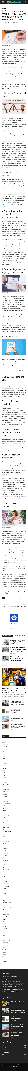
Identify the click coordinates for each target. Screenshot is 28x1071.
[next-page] (5, 665)
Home (3, 6)
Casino (4, 773)
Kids (3, 862)
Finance (4, 810)
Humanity (5, 848)
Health (4, 829)
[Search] (26, 2)
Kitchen (4, 865)
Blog (3, 761)
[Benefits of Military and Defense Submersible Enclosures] (5, 711)
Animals (4, 749)
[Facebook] (3, 25)
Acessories (5, 742)
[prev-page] (3, 665)
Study (3, 933)
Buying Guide (5, 766)
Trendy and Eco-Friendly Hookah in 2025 (20, 607)
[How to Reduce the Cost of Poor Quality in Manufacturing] (14, 677)
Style (3, 935)
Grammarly (4, 167)
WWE (3, 959)
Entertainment (6, 803)
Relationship (5, 914)
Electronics (5, 801)
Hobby (4, 836)
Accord (4, 740)
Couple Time (5, 784)
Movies (4, 891)
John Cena (5, 860)
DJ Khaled (5, 794)
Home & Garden (6, 841)
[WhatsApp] (13, 25)
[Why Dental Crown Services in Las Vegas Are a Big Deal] (5, 719)
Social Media (5, 924)
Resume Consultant (14, 554)
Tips (3, 947)
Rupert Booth (4, 692)
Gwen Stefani (5, 827)
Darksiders (5, 791)
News (3, 900)
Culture (4, 787)
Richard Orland (6, 22)
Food (3, 813)
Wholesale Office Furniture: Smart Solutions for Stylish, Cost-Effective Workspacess (18, 703)
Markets (4, 881)
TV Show (4, 952)
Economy (4, 796)
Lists (3, 874)
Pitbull (4, 909)
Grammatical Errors (10, 598)
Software (4, 926)
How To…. (4, 846)
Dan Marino (5, 789)
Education (8, 6)
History (4, 834)
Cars (3, 770)
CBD (3, 775)
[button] (2, 2)
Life (3, 872)
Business (4, 763)
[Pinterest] (10, 25)
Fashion (4, 808)
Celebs (4, 777)
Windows (4, 957)
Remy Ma (4, 916)
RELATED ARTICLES (7, 636)
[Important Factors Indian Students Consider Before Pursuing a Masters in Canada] (5, 649)
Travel (4, 950)
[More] (17, 25)
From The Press (6, 815)
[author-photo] (14, 621)
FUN (3, 817)
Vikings (4, 954)
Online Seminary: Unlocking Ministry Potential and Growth (18, 641)
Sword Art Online (6, 938)
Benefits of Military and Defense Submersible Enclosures (17, 710)
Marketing (5, 879)
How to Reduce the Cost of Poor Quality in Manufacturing (13, 689)
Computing (5, 780)
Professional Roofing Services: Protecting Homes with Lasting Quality (18, 726)
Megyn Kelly (5, 886)
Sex (3, 921)
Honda (4, 843)
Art (3, 751)
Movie (4, 888)
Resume (22, 598)
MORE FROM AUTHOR (19, 636)
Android (4, 747)
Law (3, 867)
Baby (3, 754)
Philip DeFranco (6, 907)
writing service (5, 599)
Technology (5, 942)
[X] (6, 25)
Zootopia (4, 961)
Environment (5, 806)
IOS (3, 858)
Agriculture (5, 744)
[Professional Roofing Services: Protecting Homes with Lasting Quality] (5, 726)
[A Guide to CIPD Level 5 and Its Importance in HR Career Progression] (5, 658)
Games (4, 822)
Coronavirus (5, 782)
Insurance (5, 853)
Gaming (4, 824)
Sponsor (4, 928)
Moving (4, 893)
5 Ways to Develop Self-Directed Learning (8, 607)
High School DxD (6, 832)
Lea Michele (5, 869)
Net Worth (5, 898)
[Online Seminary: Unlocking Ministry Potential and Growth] (5, 642)
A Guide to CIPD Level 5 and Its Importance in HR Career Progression (17, 658)
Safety (4, 919)
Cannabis (4, 768)
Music (4, 895)
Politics (4, 912)
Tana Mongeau (6, 940)
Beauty (4, 756)
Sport (3, 931)
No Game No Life (6, 902)
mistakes (17, 598)
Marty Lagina (5, 883)
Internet (4, 855)
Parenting (5, 905)
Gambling (5, 820)
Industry (4, 850)
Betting (4, 758)
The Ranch (5, 945)
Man (3, 876)
